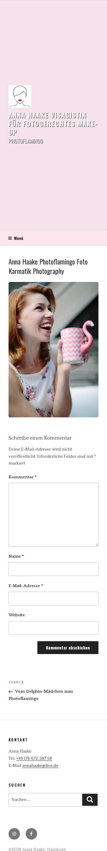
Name (16, 556)
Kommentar (23, 477)
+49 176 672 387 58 (34, 758)
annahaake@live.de (40, 765)
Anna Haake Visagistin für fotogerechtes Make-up (53, 123)
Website (17, 615)
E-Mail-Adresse (26, 585)
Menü (18, 238)
